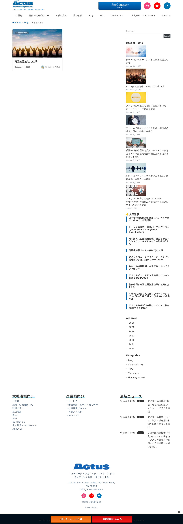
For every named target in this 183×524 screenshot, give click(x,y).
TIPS (130, 368)
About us (17, 428)
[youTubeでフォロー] (157, 5)
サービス (73, 401)
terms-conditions (91, 502)
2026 (132, 322)
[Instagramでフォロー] (147, 5)
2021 (131, 344)
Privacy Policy (91, 507)
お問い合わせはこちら (70, 519)
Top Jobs (133, 373)
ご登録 (15, 401)
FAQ (14, 418)
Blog (130, 360)
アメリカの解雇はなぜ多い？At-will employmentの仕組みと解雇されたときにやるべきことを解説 (147, 201)
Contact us (18, 422)
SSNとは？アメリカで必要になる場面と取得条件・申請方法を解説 (147, 178)
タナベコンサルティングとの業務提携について (147, 61)
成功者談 (17, 411)
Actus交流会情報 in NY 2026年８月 (145, 86)
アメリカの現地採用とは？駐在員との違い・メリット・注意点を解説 (146, 107)
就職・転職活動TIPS (22, 404)
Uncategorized (136, 377)
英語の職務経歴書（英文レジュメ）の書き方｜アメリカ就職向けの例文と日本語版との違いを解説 (147, 153)
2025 (132, 327)
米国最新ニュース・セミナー (83, 404)
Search (130, 31)
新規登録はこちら (111, 519)
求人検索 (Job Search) (24, 425)
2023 (132, 335)
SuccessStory (135, 364)
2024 (132, 331)
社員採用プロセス (77, 408)
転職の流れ (18, 408)
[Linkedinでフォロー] (167, 5)
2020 (132, 348)
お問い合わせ (75, 412)
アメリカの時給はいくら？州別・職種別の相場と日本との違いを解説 (147, 130)
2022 (132, 340)
